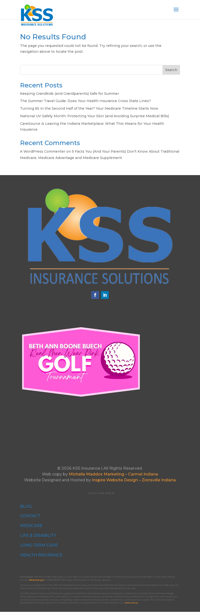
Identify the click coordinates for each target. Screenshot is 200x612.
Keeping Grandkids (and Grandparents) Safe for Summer (69, 93)
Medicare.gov (36, 580)
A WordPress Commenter (42, 151)
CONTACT (30, 516)
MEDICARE (31, 525)
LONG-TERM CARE (39, 545)
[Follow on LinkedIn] (105, 295)
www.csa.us (131, 602)
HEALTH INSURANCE (41, 555)
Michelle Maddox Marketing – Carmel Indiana (113, 474)
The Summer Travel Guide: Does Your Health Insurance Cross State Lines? (85, 101)
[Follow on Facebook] (95, 295)
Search (171, 70)
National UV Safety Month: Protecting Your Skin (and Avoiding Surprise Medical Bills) (94, 116)
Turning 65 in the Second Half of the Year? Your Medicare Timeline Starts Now (89, 108)
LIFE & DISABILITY (38, 535)
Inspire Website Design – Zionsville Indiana (134, 480)
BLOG (26, 506)
